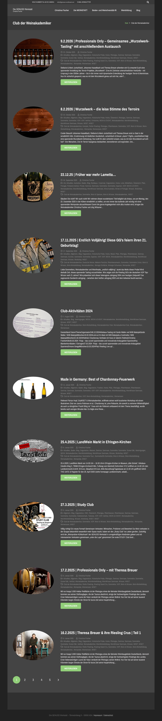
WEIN (108, 256)
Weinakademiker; (67, 63)
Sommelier (136, 55)
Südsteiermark (82, 516)
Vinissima (95, 120)
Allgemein (74, 55)
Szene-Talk (73, 58)
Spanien (119, 186)
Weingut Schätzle (101, 265)
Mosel (113, 254)
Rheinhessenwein (114, 262)
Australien (77, 183)
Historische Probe (98, 55)
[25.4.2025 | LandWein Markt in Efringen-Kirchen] (33, 450)
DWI (86, 513)
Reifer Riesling (88, 60)
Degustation (87, 55)
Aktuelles (66, 55)
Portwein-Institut (73, 186)
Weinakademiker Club (105, 325)
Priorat (82, 186)
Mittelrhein (128, 183)
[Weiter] (58, 680)
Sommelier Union (135, 262)
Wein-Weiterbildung (139, 60)
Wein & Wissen (126, 60)
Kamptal (85, 126)
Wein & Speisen (96, 194)
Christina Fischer (86, 52)
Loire (122, 183)
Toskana (91, 516)
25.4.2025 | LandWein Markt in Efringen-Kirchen (96, 441)
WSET (136, 58)
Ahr (64, 183)
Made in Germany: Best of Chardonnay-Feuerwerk (98, 379)
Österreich (114, 117)
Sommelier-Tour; (88, 456)
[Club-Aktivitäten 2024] (33, 323)
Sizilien (71, 256)
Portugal (63, 186)
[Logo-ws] (23, 10)
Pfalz (143, 183)
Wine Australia (109, 188)
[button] (148, 2)
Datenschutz (108, 715)
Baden (84, 183)
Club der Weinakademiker (73, 60)
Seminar (121, 55)
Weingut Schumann (115, 265)
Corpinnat (102, 183)
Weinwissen (86, 63)
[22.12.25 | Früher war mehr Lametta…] (33, 187)
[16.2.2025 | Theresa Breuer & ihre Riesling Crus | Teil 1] (33, 645)
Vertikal (80, 58)
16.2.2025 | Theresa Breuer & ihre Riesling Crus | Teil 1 (101, 632)
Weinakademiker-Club (121, 325)
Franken (100, 387)
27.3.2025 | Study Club (77, 504)
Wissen (130, 58)
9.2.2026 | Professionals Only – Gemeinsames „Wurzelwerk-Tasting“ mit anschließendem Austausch (105, 43)
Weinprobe (77, 63)
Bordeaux (94, 183)
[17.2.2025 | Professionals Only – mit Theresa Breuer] (33, 580)
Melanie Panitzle (101, 262)
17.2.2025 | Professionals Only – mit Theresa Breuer (99, 570)
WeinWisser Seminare (118, 58)
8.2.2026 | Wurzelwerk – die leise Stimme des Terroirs (100, 109)
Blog (80, 55)
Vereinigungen (80, 319)
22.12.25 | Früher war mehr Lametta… (88, 174)
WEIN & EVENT (105, 120)
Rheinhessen (112, 126)
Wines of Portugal (121, 188)
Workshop (138, 188)
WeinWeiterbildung (103, 58)
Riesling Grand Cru (100, 60)
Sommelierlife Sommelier (103, 456)
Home (107, 55)
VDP (118, 60)
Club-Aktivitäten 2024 (77, 310)
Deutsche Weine (88, 262)
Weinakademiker (89, 58)
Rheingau (114, 55)
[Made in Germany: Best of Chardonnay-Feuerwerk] (33, 388)
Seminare (128, 55)
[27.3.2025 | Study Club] (33, 517)
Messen (92, 450)
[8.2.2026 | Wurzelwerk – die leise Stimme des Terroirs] (33, 122)
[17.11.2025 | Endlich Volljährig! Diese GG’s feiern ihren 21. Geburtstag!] (33, 255)
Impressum (98, 715)
